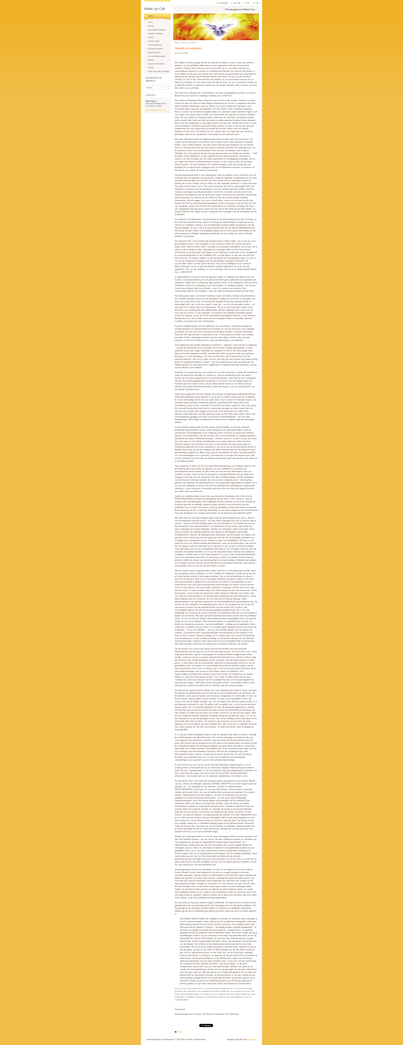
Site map (237, 3)
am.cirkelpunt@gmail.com (155, 110)
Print (257, 3)
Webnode (252, 1039)
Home (177, 42)
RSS (248, 3)
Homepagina (223, 3)
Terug (179, 1032)
